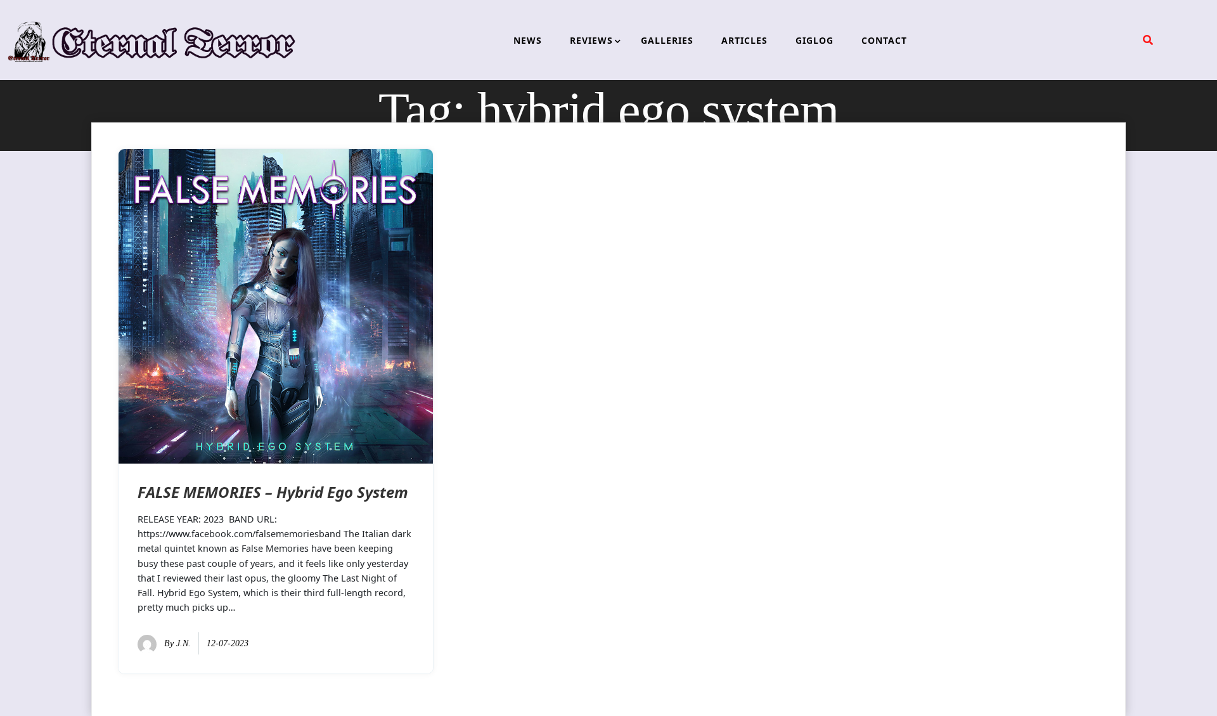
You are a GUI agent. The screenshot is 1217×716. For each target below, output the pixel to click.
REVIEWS (591, 40)
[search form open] (1148, 40)
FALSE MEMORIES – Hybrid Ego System (273, 491)
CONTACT (884, 40)
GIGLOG (814, 40)
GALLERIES (667, 40)
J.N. (183, 643)
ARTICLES (744, 40)
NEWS (527, 40)
